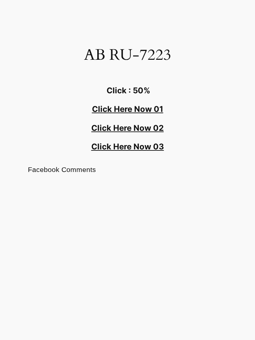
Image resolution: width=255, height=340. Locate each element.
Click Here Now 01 (127, 109)
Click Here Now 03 (127, 146)
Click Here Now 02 (127, 128)
